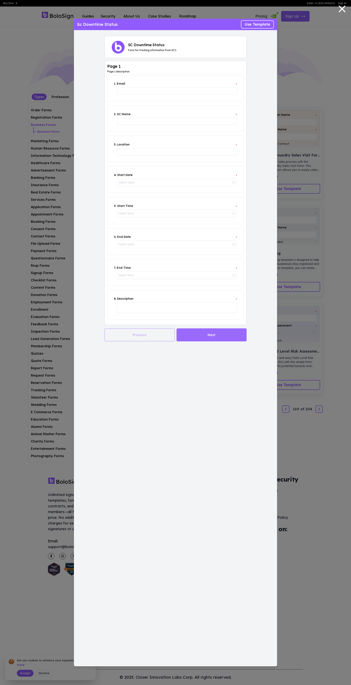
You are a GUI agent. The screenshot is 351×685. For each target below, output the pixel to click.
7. (115, 268)
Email (121, 83)
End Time (124, 268)
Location (123, 144)
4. (115, 175)
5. (115, 206)
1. (115, 83)
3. (115, 144)
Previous (140, 335)
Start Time (125, 206)
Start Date (125, 175)
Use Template (257, 24)
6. (115, 237)
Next (212, 335)
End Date (124, 237)
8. (115, 298)
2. (115, 114)
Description (125, 298)
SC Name (124, 114)
